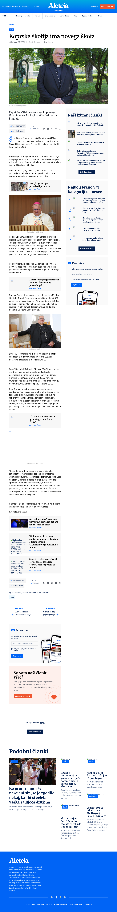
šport (65, 807)
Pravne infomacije (60, 904)
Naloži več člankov (86, 172)
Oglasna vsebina (87, 16)
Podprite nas (105, 6)
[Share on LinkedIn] (48, 129)
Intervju (37, 16)
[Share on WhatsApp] (60, 129)
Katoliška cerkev (20, 512)
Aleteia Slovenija (34, 42)
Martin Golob (64, 16)
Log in (42, 723)
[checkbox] (12, 649)
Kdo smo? (49, 904)
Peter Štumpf (23, 138)
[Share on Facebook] (44, 129)
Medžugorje (93, 796)
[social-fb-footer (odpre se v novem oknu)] (56, 897)
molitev (65, 761)
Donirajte (40, 904)
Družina (100, 16)
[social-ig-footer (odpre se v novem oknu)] (65, 897)
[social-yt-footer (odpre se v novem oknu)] (52, 897)
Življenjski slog (50, 16)
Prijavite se (17, 656)
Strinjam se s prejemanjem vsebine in (25, 650)
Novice (11, 24)
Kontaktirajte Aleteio (76, 904)
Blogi (75, 16)
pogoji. (16, 651)
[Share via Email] (56, 129)
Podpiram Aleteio (21, 696)
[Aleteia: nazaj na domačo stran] (58, 5)
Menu (6, 16)
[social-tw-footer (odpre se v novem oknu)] (61, 897)
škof (12, 597)
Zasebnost (88, 904)
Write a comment (35, 731)
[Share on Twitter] (52, 129)
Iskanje (36, 6)
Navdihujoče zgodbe (23, 16)
